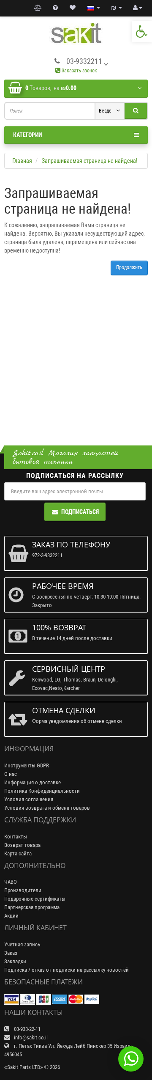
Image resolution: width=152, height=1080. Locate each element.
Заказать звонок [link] (78, 71)
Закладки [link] (15, 961)
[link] (142, 31)
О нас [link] (10, 774)
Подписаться (80, 511)
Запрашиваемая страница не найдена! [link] (89, 160)
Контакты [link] (15, 836)
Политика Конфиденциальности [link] (42, 791)
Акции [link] (11, 915)
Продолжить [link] (129, 267)
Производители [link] (22, 890)
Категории (27, 135)
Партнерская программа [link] (32, 907)
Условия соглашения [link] (28, 799)
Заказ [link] (10, 953)
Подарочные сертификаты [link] (34, 899)
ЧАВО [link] (10, 882)
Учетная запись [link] (22, 944)
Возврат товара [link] (22, 845)
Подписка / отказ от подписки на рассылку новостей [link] (66, 970)
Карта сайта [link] (18, 853)
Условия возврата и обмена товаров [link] (47, 808)
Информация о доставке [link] (32, 782)
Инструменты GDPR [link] (26, 765)
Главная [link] (22, 160)
